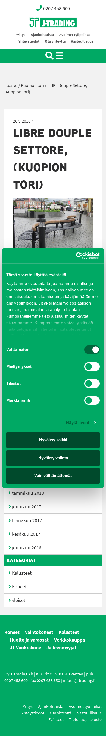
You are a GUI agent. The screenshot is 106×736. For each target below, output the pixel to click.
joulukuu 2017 (26, 506)
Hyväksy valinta (53, 457)
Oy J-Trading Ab (43, 34)
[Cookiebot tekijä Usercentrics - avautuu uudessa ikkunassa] (76, 255)
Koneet (19, 586)
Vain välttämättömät (53, 475)
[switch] (92, 366)
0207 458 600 (56, 8)
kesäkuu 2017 (26, 534)
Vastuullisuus (82, 41)
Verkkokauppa (69, 640)
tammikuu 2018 (28, 493)
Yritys (20, 34)
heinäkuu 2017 (27, 520)
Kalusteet (22, 573)
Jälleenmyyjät (61, 647)
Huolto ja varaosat (29, 640)
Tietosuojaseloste (85, 719)
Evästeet (56, 719)
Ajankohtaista (42, 34)
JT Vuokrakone (25, 647)
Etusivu (11, 85)
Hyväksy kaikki (53, 439)
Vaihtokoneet (39, 632)
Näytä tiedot (77, 422)
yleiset (18, 600)
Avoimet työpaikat (74, 34)
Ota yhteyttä (55, 41)
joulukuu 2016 (26, 547)
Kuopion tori (32, 85)
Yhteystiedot (28, 41)
